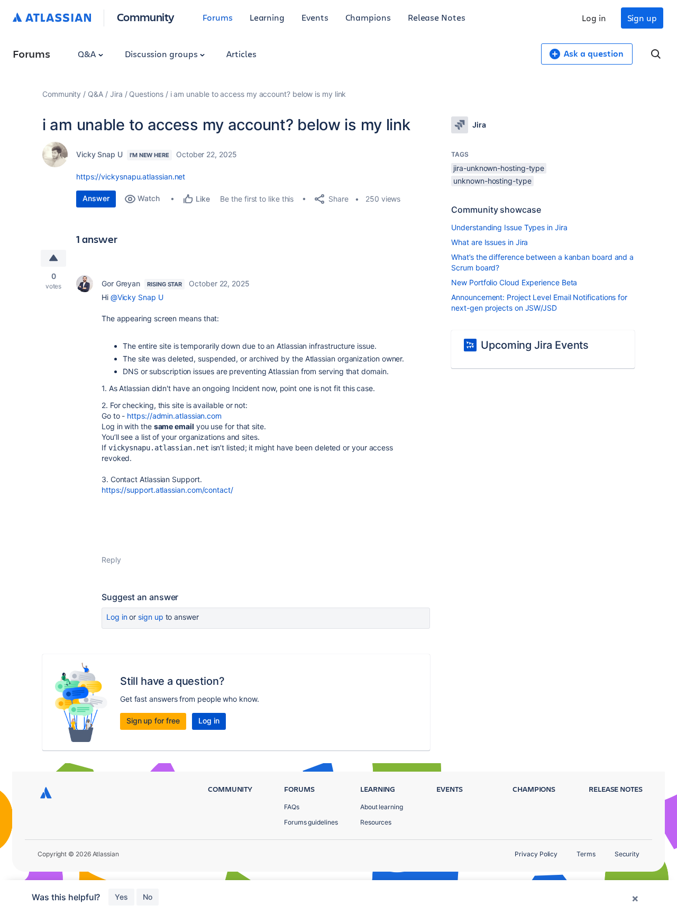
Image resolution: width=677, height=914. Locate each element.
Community (146, 16)
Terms (586, 854)
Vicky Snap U (99, 154)
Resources (375, 822)
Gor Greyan (121, 283)
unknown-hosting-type (492, 180)
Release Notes (436, 17)
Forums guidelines (311, 822)
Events (314, 17)
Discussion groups (162, 53)
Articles (241, 53)
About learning (381, 807)
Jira (116, 93)
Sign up (642, 17)
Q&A (88, 53)
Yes (121, 896)
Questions (146, 93)
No (147, 896)
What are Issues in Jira (489, 242)
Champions (368, 17)
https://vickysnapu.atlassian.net (130, 176)
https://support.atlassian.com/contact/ (167, 489)
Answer (96, 198)
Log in (594, 17)
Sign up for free (153, 720)
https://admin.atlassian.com (174, 415)
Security (627, 854)
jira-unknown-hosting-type (498, 168)
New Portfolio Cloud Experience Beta (514, 282)
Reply (111, 559)
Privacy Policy (536, 854)
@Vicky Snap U (137, 297)
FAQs (291, 807)
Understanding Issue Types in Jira (509, 227)
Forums (218, 17)
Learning (267, 17)
